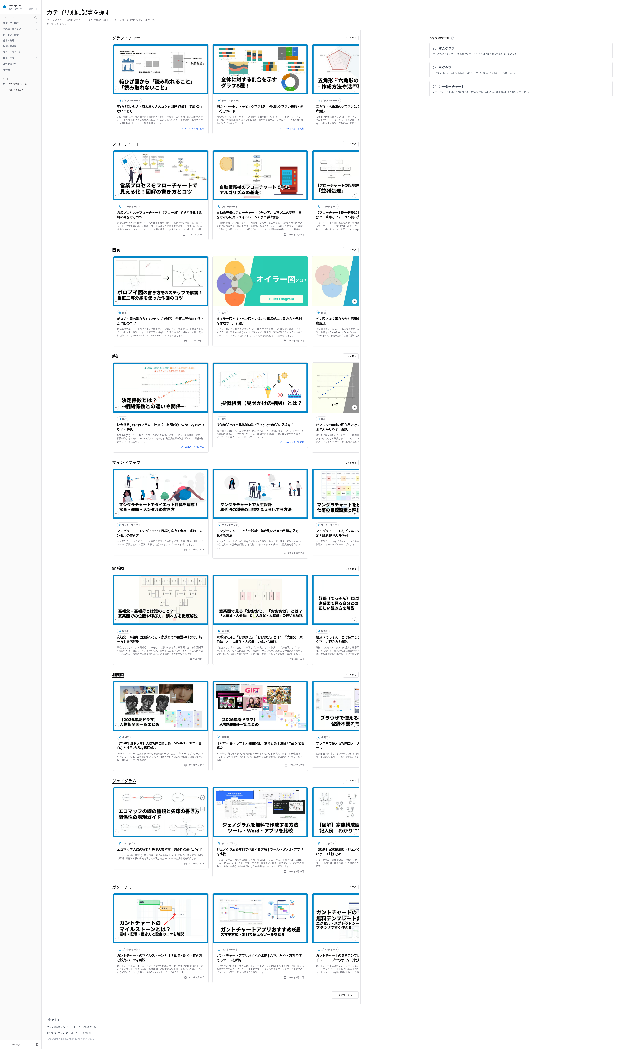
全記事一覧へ (345, 995)
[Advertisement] (21, 144)
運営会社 (86, 1033)
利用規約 (51, 1033)
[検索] (35, 17)
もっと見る (350, 38)
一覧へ (19, 1044)
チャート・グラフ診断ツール (81, 1027)
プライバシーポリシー (69, 1033)
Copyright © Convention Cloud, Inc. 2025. (70, 1039)
